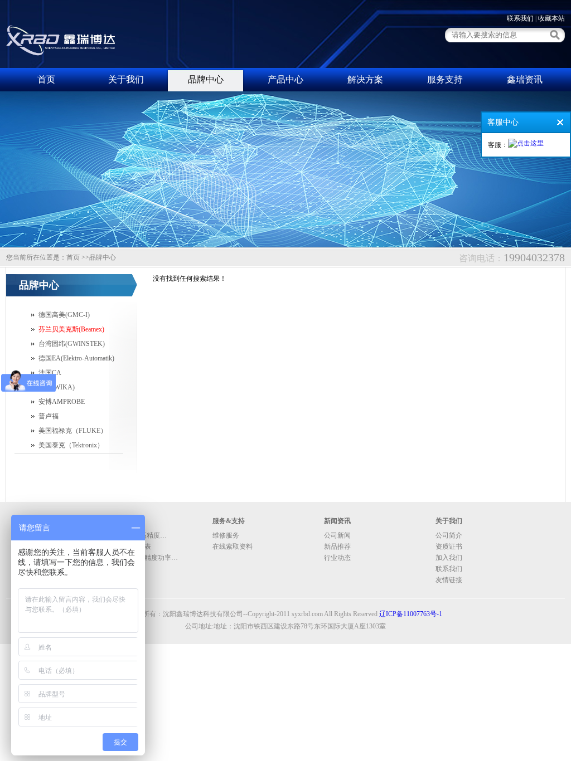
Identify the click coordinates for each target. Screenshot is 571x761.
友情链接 (448, 580)
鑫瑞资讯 (525, 79)
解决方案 (365, 79)
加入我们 (448, 558)
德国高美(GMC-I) (64, 315)
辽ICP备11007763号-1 (410, 614)
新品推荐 (337, 546)
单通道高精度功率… (148, 558)
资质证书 (448, 546)
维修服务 (225, 535)
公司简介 (448, 535)
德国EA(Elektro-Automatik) (76, 358)
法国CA (49, 373)
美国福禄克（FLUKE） (72, 431)
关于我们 (126, 79)
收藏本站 (551, 18)
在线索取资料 (232, 546)
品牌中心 (206, 79)
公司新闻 (337, 535)
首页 (46, 79)
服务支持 (445, 79)
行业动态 (337, 558)
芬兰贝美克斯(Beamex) (71, 329)
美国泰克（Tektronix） (71, 445)
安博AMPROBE (61, 402)
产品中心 (285, 79)
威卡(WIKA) (56, 387)
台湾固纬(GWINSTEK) (71, 344)
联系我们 (520, 18)
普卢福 (48, 416)
